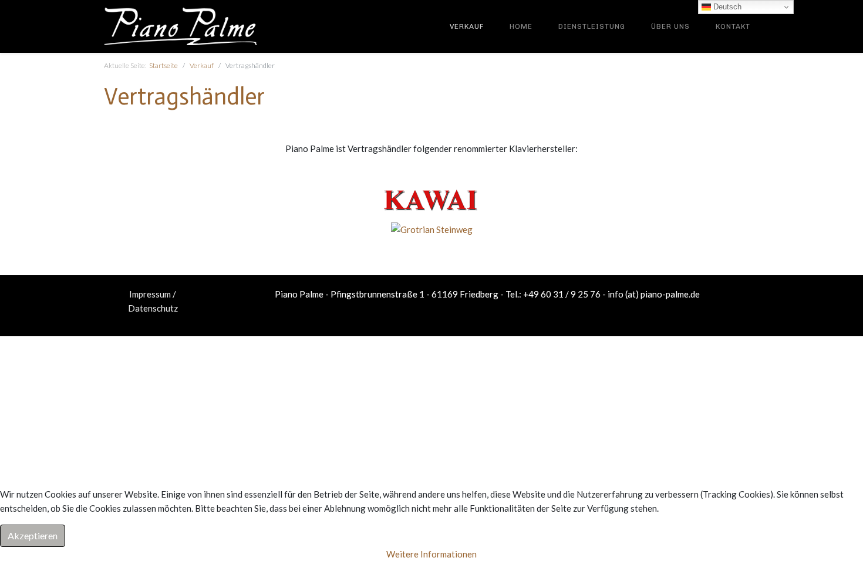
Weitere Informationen (431, 554)
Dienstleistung (591, 26)
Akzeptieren (33, 535)
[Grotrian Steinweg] (432, 228)
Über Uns (670, 26)
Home (521, 26)
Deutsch (726, 6)
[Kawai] (431, 199)
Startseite (163, 65)
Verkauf (467, 26)
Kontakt (733, 26)
